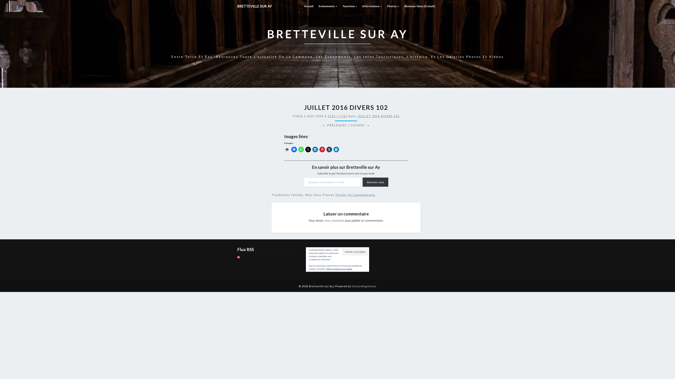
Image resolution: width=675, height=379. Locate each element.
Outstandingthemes (364, 286)
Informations (371, 6)
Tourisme (348, 6)
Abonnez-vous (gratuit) (419, 6)
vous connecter (334, 220)
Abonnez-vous (375, 182)
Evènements (327, 6)
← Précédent (335, 125)
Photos (392, 6)
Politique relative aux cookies (339, 269)
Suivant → (360, 125)
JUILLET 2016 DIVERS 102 (378, 116)
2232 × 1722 (337, 116)
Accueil (308, 6)
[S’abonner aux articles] (238, 258)
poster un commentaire (355, 195)
